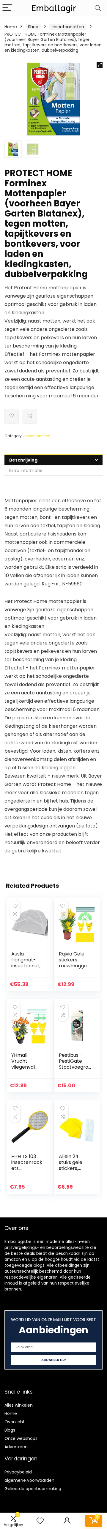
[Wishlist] (40, 1521)
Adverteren (16, 1447)
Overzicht (14, 1422)
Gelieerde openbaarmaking (32, 1489)
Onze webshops (20, 1438)
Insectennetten (68, 27)
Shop (33, 27)
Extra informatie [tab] (26, 470)
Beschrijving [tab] (23, 460)
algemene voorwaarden (29, 1480)
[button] (100, 65)
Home (10, 27)
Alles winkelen (18, 1405)
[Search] (98, 8)
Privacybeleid (18, 1472)
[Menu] (7, 8)
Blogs (9, 1430)
